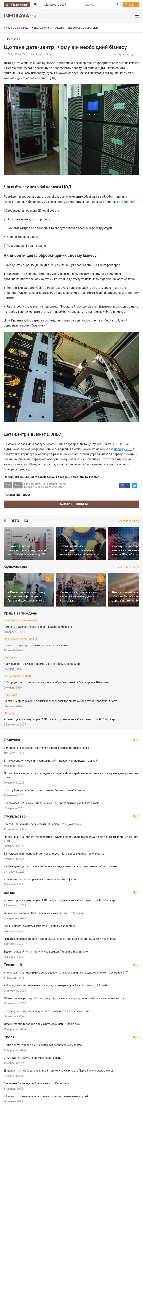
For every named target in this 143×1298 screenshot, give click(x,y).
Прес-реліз (13, 39)
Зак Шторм (36, 54)
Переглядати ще (127, 520)
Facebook (62, 477)
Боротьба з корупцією (83, 27)
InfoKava (20, 16)
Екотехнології (42, 27)
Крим (60, 27)
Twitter (94, 477)
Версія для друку (127, 54)
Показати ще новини (71, 504)
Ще (135, 740)
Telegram (77, 477)
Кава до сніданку (17, 27)
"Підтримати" (19, 4)
